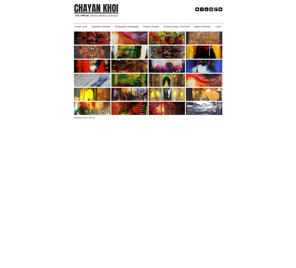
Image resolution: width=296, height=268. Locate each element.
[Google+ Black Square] (216, 9)
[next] (216, 75)
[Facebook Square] (202, 9)
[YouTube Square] (206, 9)
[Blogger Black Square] (197, 9)
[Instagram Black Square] (211, 9)
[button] (92, 38)
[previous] (79, 75)
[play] (215, 112)
